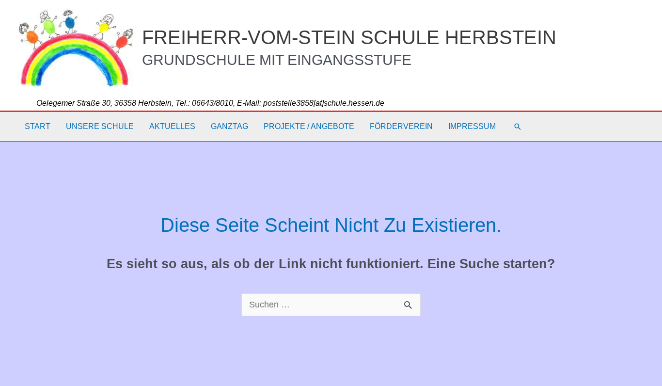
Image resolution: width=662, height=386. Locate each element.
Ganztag (229, 126)
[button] (517, 126)
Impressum (472, 126)
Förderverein (401, 126)
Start (37, 126)
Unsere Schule (100, 126)
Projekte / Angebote (309, 126)
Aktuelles (172, 126)
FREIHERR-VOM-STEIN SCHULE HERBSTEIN (349, 37)
